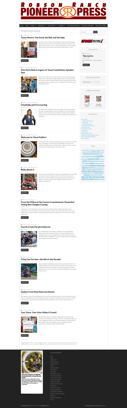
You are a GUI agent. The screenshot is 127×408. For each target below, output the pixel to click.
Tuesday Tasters (98, 173)
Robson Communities (101, 25)
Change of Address (54, 368)
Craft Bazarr (89, 151)
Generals (24, 199)
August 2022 (34, 224)
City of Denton (84, 130)
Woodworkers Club (98, 179)
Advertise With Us (54, 364)
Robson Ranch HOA (85, 127)
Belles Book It (27, 169)
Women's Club (87, 179)
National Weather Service (86, 133)
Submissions (41, 25)
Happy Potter (102, 159)
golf (97, 158)
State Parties (87, 173)
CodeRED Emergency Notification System (90, 135)
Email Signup (53, 371)
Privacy (52, 399)
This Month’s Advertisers (87, 25)
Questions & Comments (55, 379)
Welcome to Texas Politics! (34, 137)
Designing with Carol (90, 154)
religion (84, 169)
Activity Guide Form (54, 362)
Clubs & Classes (26, 67)
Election (83, 156)
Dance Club (95, 152)
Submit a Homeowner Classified (57, 393)
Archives (52, 366)
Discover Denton (84, 132)
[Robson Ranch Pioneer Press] (63, 10)
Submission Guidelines (55, 387)
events (99, 156)
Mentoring (96, 167)
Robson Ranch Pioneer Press (34, 405)
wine (102, 177)
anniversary (84, 150)
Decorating (102, 151)
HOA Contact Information (73, 25)
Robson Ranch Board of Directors (96, 169)
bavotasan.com (102, 405)
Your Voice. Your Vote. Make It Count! (39, 312)
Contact (32, 25)
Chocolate (98, 150)
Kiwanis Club (95, 165)
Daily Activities (53, 370)
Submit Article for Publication (56, 391)
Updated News (87, 53)
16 (49, 343)
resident (87, 169)
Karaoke (87, 165)
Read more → (25, 60)
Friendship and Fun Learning (34, 105)
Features (24, 35)
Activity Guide (85, 122)
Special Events (53, 385)
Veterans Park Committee (96, 175)
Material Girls (89, 168)
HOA (92, 163)
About (27, 25)
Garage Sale (84, 159)
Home (22, 25)
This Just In (88, 56)
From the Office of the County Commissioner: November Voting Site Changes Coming (48, 203)
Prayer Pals (101, 167)
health (84, 161)
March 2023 (34, 67)
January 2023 (34, 135)
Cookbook (102, 150)
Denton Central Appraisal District (88, 136)
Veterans (86, 175)
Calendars (61, 25)
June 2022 (29, 289)
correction (84, 151)
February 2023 (34, 102)
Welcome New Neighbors (91, 177)
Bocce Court (89, 150)
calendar (94, 150)
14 (45, 343)
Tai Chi (91, 173)
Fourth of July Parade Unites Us (35, 227)
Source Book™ (51, 25)
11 (38, 343)
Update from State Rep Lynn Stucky (38, 292)
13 (43, 343)
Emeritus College (90, 156)
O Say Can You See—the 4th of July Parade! (41, 259)
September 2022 (31, 199)
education (100, 153)
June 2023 (29, 35)
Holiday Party (97, 163)
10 (35, 343)
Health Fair (90, 161)
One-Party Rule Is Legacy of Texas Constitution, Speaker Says (47, 71)
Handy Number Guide (87, 124)
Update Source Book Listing (88, 125)
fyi (103, 156)
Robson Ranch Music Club (91, 171)
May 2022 (33, 310)
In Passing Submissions (55, 389)
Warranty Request (85, 138)
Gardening (91, 159)
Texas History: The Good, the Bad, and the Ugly (43, 37)
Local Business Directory (87, 121)
